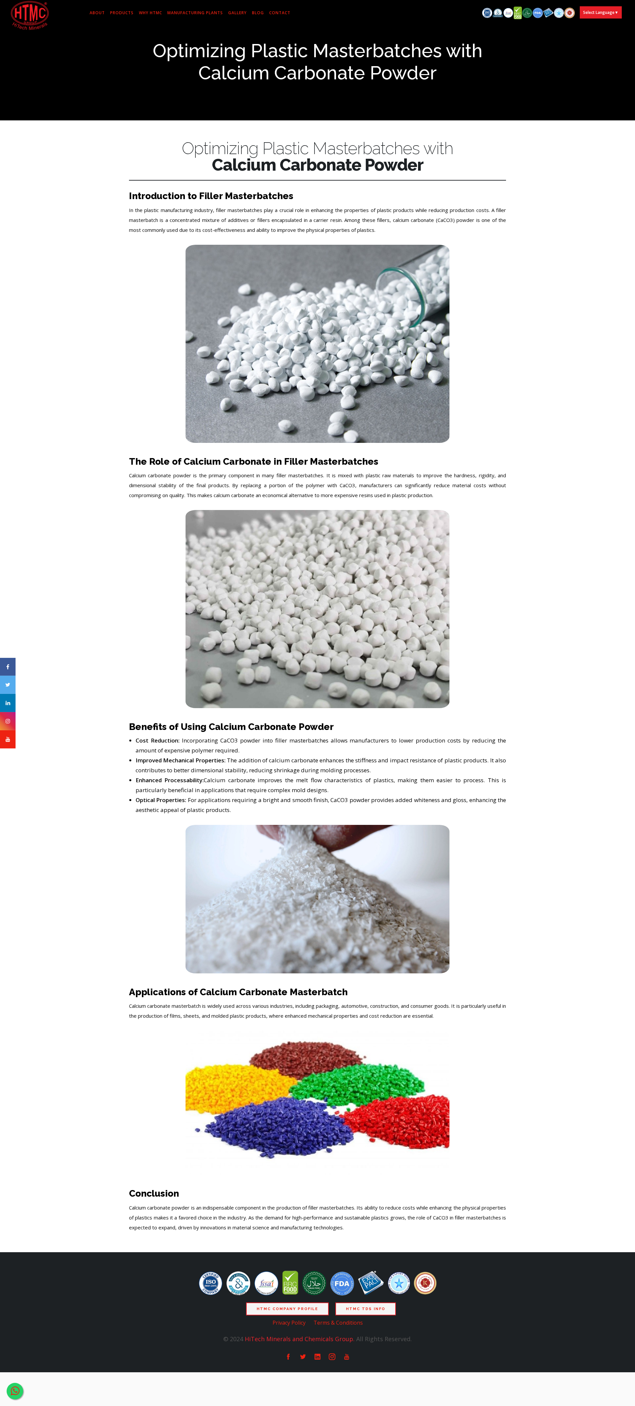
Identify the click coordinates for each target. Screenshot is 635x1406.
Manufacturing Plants (195, 13)
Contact (279, 13)
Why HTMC (150, 13)
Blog (258, 13)
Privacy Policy (289, 1322)
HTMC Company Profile (287, 1309)
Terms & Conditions (338, 1322)
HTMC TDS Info (365, 1309)
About (97, 13)
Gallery (237, 13)
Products (122, 13)
